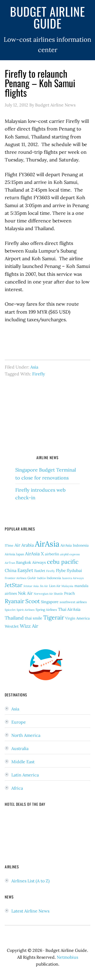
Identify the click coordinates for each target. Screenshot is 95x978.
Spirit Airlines (26, 610)
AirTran (10, 563)
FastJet (39, 571)
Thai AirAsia (69, 609)
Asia (34, 367)
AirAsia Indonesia (74, 545)
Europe (18, 722)
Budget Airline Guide (47, 17)
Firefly (38, 373)
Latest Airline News (30, 911)
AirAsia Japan (14, 554)
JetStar (13, 585)
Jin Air (44, 586)
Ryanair (14, 601)
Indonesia (54, 578)
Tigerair (53, 617)
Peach (69, 593)
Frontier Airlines (15, 578)
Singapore (50, 601)
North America (25, 735)
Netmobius (67, 957)
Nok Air (25, 593)
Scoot (32, 601)
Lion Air (54, 586)
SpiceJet (10, 610)
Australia (19, 748)
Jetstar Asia (31, 586)
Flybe (61, 570)
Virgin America (77, 618)
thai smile (33, 618)
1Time (9, 545)
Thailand (14, 618)
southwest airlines (73, 602)
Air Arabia (24, 545)
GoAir (31, 578)
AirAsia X (34, 554)
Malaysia (67, 586)
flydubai (74, 570)
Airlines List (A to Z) (30, 880)
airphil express (70, 554)
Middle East (23, 761)
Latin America (25, 774)
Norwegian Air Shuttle (48, 593)
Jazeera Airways (73, 578)
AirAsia (47, 544)
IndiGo (41, 578)
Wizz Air (29, 626)
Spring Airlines (46, 610)
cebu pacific (62, 561)
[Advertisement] (47, 418)
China (10, 570)
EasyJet (25, 570)
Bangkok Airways (31, 562)
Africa (17, 788)
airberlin (52, 554)
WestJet (12, 626)
